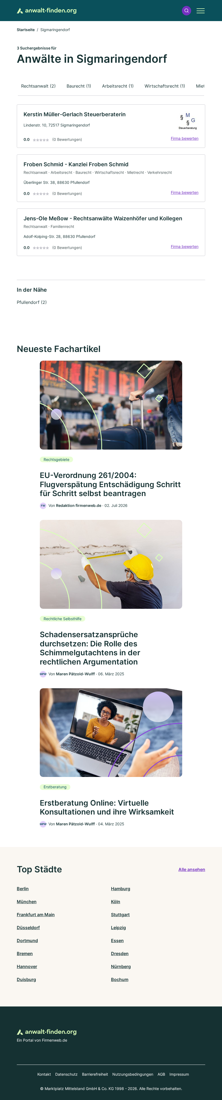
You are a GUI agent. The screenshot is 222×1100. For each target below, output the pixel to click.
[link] (111, 126)
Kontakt (44, 1074)
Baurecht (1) (79, 86)
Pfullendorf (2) (32, 302)
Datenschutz (66, 1074)
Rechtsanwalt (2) (38, 86)
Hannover (27, 966)
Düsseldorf (28, 927)
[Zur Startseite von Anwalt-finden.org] (46, 10)
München (27, 901)
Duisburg (26, 979)
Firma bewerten (184, 138)
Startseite (26, 29)
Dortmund (27, 940)
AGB (161, 1074)
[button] (186, 10)
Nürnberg (121, 966)
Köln (115, 901)
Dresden (120, 953)
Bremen (25, 953)
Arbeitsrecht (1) (118, 86)
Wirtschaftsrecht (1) (165, 86)
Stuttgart (120, 914)
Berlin (23, 888)
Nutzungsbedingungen (132, 1074)
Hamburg (120, 888)
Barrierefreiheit (95, 1074)
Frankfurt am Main (36, 914)
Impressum (179, 1074)
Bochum (119, 979)
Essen (117, 940)
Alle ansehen (191, 869)
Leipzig (118, 927)
